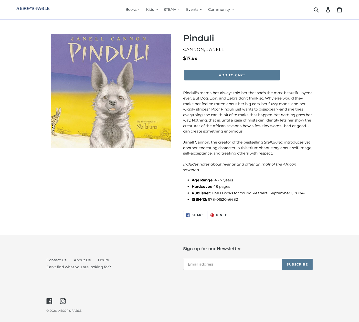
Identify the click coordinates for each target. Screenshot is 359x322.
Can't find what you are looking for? (78, 267)
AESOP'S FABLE (70, 310)
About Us (82, 260)
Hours (103, 260)
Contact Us (56, 260)
